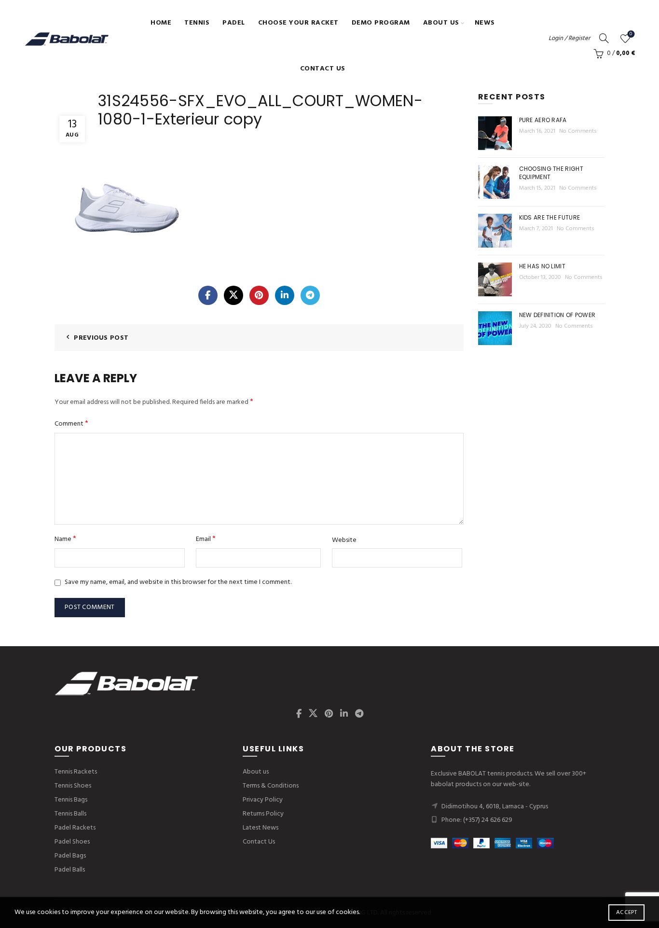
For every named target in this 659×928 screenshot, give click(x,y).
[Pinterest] (259, 295)
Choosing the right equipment (551, 173)
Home (161, 22)
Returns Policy (263, 813)
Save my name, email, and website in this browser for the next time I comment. (178, 582)
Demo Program (381, 22)
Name (65, 539)
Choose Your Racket (298, 22)
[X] (233, 295)
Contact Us (322, 68)
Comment (71, 424)
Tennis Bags (71, 799)
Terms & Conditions (271, 785)
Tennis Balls (70, 813)
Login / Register (569, 38)
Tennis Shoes (73, 785)
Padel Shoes (72, 841)
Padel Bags (70, 855)
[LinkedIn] (284, 295)
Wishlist (631, 34)
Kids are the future (549, 217)
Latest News (260, 827)
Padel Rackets (75, 827)
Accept (626, 912)
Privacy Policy (263, 799)
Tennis (196, 22)
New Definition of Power (557, 315)
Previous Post (101, 338)
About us (441, 22)
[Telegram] (310, 295)
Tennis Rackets (76, 771)
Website (344, 540)
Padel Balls (70, 869)
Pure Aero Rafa (543, 120)
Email (206, 539)
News (485, 22)
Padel (233, 22)
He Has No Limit (542, 266)
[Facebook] (208, 295)
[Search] (604, 38)
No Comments (578, 131)
